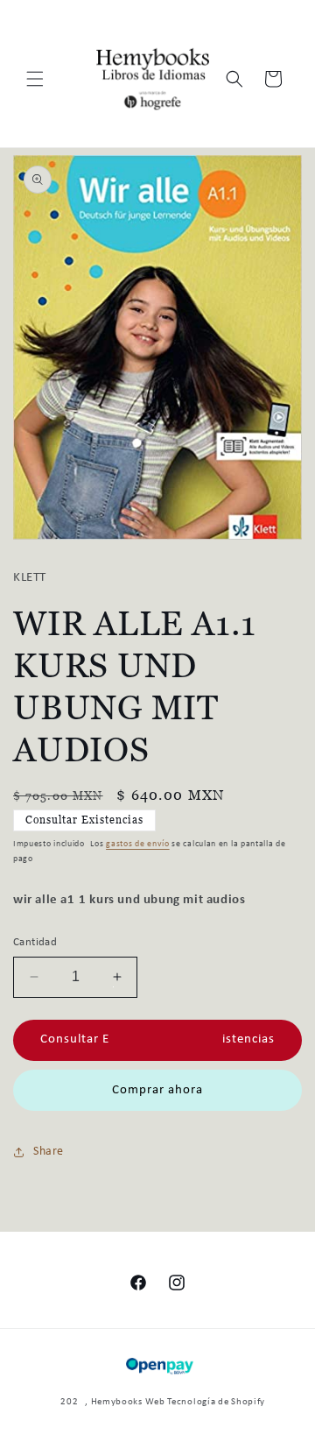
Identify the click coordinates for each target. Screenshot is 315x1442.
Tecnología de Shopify (216, 1402)
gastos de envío (138, 844)
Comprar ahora (157, 1090)
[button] (35, 79)
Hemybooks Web (128, 1402)
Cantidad (35, 942)
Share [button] (48, 1151)
